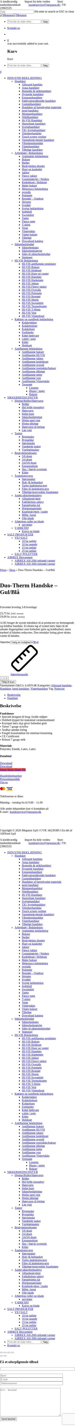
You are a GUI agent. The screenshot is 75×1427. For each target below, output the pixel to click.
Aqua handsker (30, 862)
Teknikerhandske (32, 907)
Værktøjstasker (30, 1224)
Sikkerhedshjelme (32, 1191)
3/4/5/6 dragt (29, 1237)
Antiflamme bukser (33, 1126)
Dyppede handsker (33, 868)
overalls (26, 966)
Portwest (59, 688)
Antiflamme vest (31, 1152)
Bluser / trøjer (37, 1165)
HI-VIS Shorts (30, 1074)
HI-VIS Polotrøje (32, 1067)
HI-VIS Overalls (31, 1064)
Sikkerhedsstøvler (32, 1025)
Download (6, 763)
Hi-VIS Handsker (32, 894)
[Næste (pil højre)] (5, 1355)
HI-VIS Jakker (30, 1057)
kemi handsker (20, 688)
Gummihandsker (31, 878)
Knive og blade (31, 1305)
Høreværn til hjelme (33, 1201)
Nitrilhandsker (30, 891)
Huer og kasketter (32, 943)
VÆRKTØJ (22, 1302)
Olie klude (28, 1292)
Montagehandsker (32, 888)
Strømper (27, 1031)
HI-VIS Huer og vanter (35, 1048)
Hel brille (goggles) (33, 1181)
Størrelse (5, 642)
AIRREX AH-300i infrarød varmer (35, 1338)
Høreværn (27, 1185)
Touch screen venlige (34, 911)
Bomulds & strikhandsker (36, 865)
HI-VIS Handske (32, 1051)
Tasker (18, 1207)
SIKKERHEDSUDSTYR (22, 1172)
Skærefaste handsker (34, 898)
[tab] (41, 695)
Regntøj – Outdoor (33, 973)
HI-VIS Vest (29, 1087)
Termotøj (27, 1159)
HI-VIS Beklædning (26, 1035)
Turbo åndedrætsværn (34, 1260)
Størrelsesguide (19, 674)
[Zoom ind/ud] (1, 1352)
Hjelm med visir (31, 1194)
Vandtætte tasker (31, 1220)
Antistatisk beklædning (35, 930)
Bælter (25, 937)
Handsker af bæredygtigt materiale (41, 881)
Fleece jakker (29, 950)
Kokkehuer (28, 1103)
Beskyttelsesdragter (26, 1227)
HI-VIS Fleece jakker (34, 1061)
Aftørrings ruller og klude (29, 1295)
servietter (27, 1299)
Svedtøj (26, 979)
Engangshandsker (32, 872)
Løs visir (27, 1204)
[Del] (8, 1352)
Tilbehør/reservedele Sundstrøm (40, 1266)
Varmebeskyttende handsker (38, 914)
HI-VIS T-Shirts (31, 1084)
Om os (4, 782)
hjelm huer (28, 1188)
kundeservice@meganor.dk (44, 4)
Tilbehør (26, 1012)
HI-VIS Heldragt (31, 1044)
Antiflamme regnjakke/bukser (39, 1142)
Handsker (5, 688)
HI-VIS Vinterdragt (33, 1090)
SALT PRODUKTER (20, 1309)
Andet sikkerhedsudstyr (28, 1269)
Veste (25, 1002)
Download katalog (32, 1015)
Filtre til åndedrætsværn (35, 1263)
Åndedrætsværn (24, 1250)
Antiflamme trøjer (32, 1149)
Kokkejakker (29, 1097)
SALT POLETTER (26, 1328)
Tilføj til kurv (8, 682)
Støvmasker (28, 1253)
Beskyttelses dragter (33, 940)
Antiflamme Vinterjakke (36, 1155)
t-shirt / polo (29, 1113)
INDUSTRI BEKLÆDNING (24, 852)
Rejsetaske (28, 1211)
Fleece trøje (28, 995)
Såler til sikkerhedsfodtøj (36, 1028)
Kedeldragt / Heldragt (34, 956)
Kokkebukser (29, 1100)
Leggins (33, 1162)
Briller (25, 1178)
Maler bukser (29, 960)
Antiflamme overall (33, 1139)
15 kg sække (29, 1322)
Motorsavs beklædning (35, 963)
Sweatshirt (28, 989)
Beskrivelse (14, 694)
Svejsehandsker (31, 901)
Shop (12, 570)
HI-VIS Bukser (31, 1041)
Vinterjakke (28, 1005)
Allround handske (61, 685)
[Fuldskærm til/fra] (5, 1352)
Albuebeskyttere (31, 1273)
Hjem (3, 570)
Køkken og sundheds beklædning (34, 1093)
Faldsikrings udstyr (33, 1276)
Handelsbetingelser (11, 775)
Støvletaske (28, 1217)
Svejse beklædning (33, 982)
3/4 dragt (27, 1234)
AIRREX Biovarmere (20, 1331)
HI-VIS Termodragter (34, 1080)
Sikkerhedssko (30, 1022)
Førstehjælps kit (31, 1279)
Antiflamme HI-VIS (33, 1129)
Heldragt (27, 1119)
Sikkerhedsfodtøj (24, 1018)
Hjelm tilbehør (30, 1198)
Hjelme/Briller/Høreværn (29, 1175)
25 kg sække (29, 1325)
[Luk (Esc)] (12, 1352)
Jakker (25, 947)
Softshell (27, 986)
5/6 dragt (27, 1230)
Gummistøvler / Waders (35, 953)
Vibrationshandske (32, 917)
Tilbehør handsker (32, 924)
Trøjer (25, 992)
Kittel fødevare (30, 1110)
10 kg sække (29, 1315)
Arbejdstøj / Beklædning (29, 927)
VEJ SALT (21, 1312)
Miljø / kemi (29, 1289)
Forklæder (28, 1106)
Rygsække (28, 1214)
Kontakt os (13, 1345)
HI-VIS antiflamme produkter (39, 1038)
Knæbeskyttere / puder (35, 1286)
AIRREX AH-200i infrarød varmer (35, 1335)
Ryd (36, 642)
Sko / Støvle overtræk (34, 1243)
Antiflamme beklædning (28, 1123)
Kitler (25, 1116)
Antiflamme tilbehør (33, 1145)
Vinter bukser (29, 1009)
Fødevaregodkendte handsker (39, 875)
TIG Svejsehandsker (33, 904)
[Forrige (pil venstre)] (1, 1355)
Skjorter (26, 976)
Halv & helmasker (32, 1256)
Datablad (12, 698)
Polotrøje (27, 969)
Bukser (26, 934)
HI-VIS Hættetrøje (32, 1054)
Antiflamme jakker (32, 1132)
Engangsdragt (30, 1240)
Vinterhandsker (39, 688)
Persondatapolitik (10, 779)
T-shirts (26, 999)
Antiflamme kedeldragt (35, 1136)
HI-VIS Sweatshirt (32, 1077)
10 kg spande (29, 1318)
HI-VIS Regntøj (31, 1070)
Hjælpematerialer (32, 1282)
